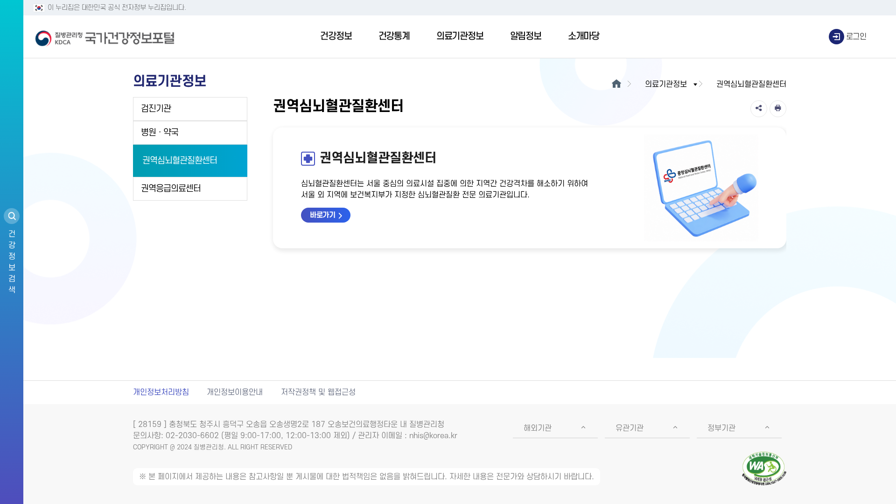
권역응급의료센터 (171, 189)
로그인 (856, 37)
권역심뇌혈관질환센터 (179, 161)
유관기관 (630, 428)
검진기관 (156, 109)
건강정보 (335, 36)
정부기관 (721, 428)
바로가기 (322, 215)
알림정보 (525, 36)
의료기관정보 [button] (666, 84)
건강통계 (394, 36)
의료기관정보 (459, 36)
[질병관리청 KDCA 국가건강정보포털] (105, 37)
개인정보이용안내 (235, 392)
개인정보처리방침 (161, 392)
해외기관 (538, 428)
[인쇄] (778, 108)
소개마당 (583, 36)
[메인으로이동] (616, 84)
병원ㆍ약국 (159, 133)
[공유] (758, 108)
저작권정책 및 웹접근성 (318, 392)
